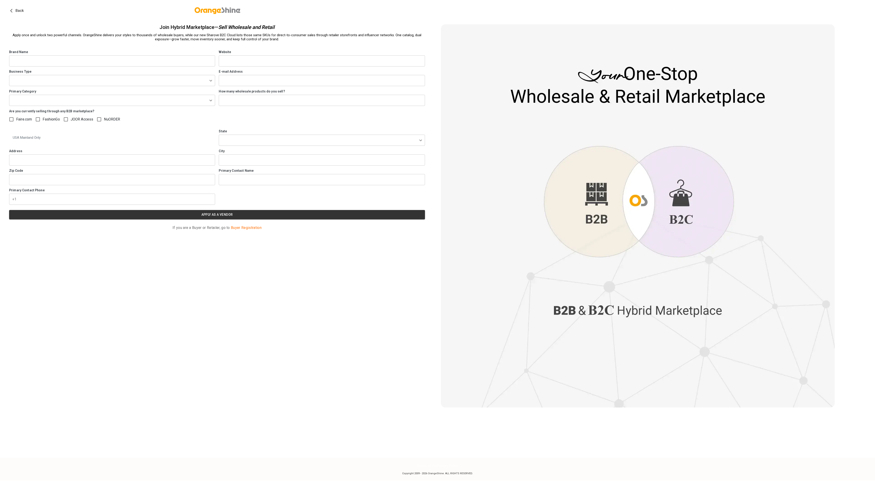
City (222, 151)
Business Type (20, 71)
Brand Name (18, 52)
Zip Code (16, 170)
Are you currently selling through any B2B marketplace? (51, 111)
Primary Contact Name (236, 170)
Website (225, 52)
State (223, 131)
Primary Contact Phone (27, 190)
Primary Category (22, 91)
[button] (112, 80)
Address (15, 151)
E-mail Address (231, 71)
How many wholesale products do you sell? (252, 91)
